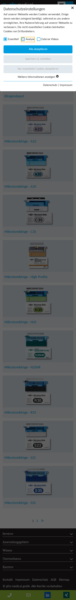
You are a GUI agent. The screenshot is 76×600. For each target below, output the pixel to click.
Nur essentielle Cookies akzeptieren (38, 69)
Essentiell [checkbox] (13, 39)
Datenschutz (50, 85)
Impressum (66, 85)
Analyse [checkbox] (30, 39)
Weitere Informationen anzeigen (37, 77)
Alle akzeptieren (38, 49)
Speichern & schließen (38, 59)
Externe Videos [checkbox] (50, 39)
